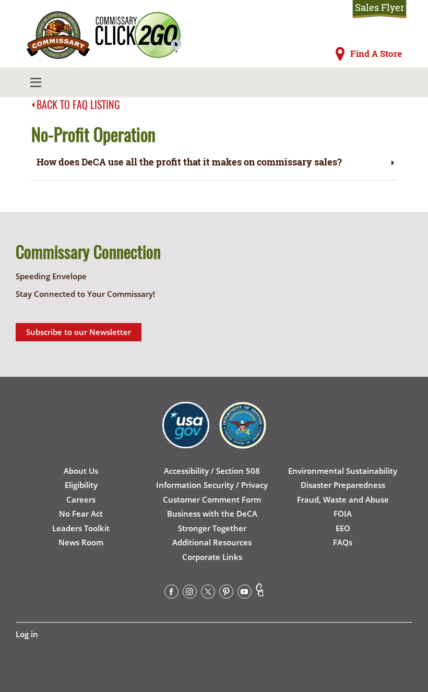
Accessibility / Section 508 (212, 471)
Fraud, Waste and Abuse (343, 499)
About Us (81, 471)
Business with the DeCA (212, 513)
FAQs (342, 542)
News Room (80, 542)
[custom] (260, 593)
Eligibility (81, 485)
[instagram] (190, 593)
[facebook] (171, 593)
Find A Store (376, 54)
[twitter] (208, 593)
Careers (81, 499)
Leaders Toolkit (81, 528)
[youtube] (244, 593)
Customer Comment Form (212, 499)
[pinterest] (226, 593)
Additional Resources (212, 542)
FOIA (343, 513)
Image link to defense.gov (242, 433)
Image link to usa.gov (185, 433)
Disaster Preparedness (343, 485)
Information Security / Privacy (212, 485)
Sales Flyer (379, 8)
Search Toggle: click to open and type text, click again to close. (385, 82)
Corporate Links (212, 557)
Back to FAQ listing (78, 104)
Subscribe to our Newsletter (78, 332)
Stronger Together (212, 528)
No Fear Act (81, 513)
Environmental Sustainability (342, 471)
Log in (27, 634)
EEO (343, 528)
